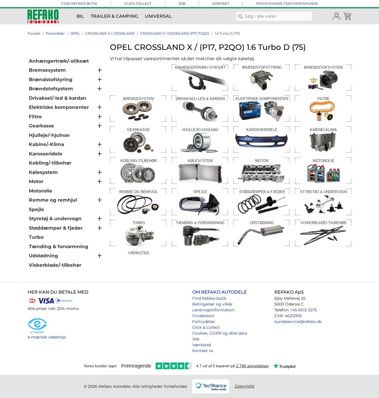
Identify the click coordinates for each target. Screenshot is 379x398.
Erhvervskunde (301, 3)
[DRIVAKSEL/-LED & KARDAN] (199, 108)
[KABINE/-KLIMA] (323, 139)
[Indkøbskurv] (347, 16)
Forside (34, 33)
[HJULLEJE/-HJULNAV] (199, 139)
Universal (158, 16)
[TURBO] (138, 232)
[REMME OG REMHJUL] (138, 201)
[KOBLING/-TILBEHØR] (138, 170)
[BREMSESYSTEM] (138, 108)
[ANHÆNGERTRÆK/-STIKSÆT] (199, 77)
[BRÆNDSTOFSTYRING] (261, 77)
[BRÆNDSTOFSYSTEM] (323, 77)
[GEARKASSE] (138, 139)
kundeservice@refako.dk (298, 321)
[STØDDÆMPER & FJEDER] (261, 201)
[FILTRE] (323, 108)
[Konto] (337, 16)
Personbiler (55, 33)
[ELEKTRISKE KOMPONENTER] (261, 108)
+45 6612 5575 (303, 309)
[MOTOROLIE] (323, 170)
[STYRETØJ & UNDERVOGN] (323, 201)
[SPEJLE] (199, 201)
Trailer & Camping (114, 16)
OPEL (75, 33)
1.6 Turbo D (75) (227, 33)
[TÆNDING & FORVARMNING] (199, 232)
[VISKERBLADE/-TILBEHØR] (323, 232)
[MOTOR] (261, 170)
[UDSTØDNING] (261, 232)
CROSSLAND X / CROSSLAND (110, 33)
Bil (80, 16)
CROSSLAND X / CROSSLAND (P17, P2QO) (174, 33)
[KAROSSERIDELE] (261, 139)
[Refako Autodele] (43, 16)
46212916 (293, 315)
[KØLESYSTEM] (199, 170)
